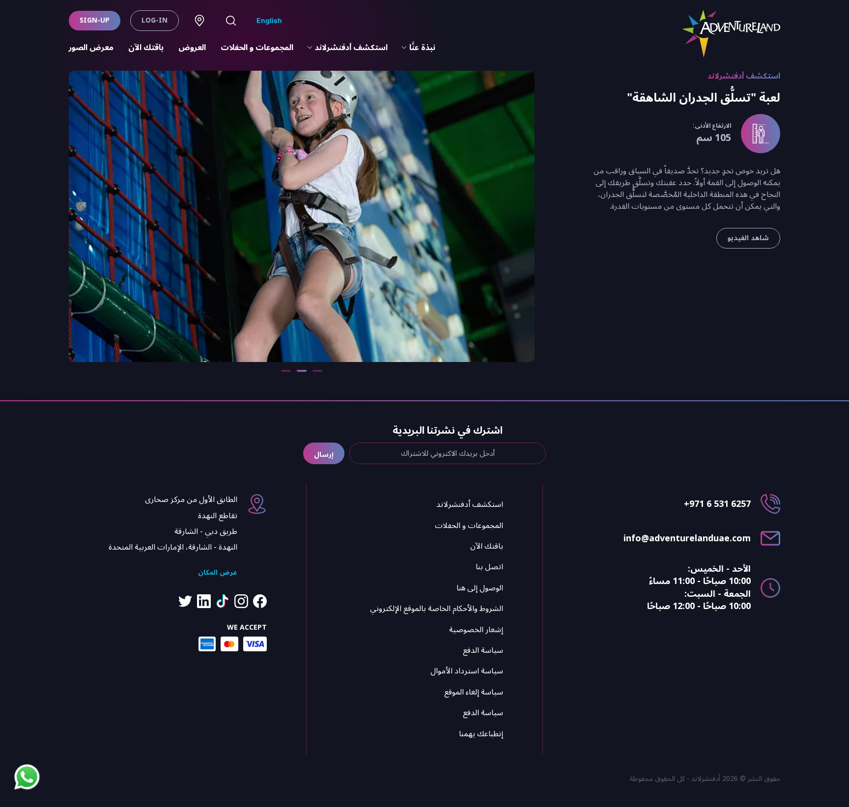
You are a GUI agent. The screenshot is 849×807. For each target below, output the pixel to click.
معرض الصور (91, 47)
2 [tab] (302, 371)
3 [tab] (286, 371)
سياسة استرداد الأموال (466, 671)
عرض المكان (217, 572)
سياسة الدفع (483, 650)
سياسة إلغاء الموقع (473, 692)
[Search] (231, 20)
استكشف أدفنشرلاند (351, 47)
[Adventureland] (731, 34)
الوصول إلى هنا (479, 588)
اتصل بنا (489, 566)
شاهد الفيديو (748, 238)
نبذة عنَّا (422, 47)
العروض (192, 47)
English (269, 20)
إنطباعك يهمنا (481, 733)
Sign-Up (95, 20)
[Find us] (199, 20)
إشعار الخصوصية (476, 629)
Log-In (155, 20)
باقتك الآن (146, 47)
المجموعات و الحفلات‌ (257, 47)
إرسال (324, 454)
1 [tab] (317, 371)
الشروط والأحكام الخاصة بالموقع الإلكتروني (436, 608)
